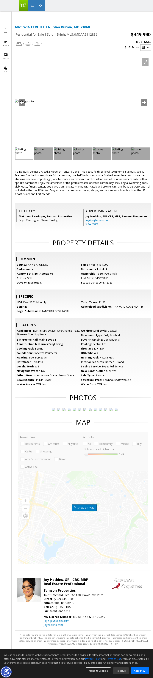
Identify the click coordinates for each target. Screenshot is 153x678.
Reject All (121, 670)
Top (5, 32)
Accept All (140, 670)
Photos (5, 58)
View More (91, 224)
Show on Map (85, 507)
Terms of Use (113, 658)
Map (5, 72)
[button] (6, 672)
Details (5, 45)
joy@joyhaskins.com (97, 220)
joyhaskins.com (53, 625)
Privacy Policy (93, 658)
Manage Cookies (98, 670)
